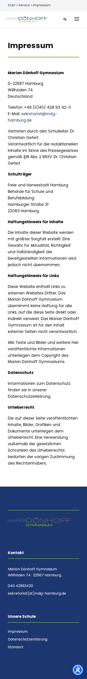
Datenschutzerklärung (27, 639)
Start (11, 5)
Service (24, 5)
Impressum (18, 631)
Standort (15, 647)
